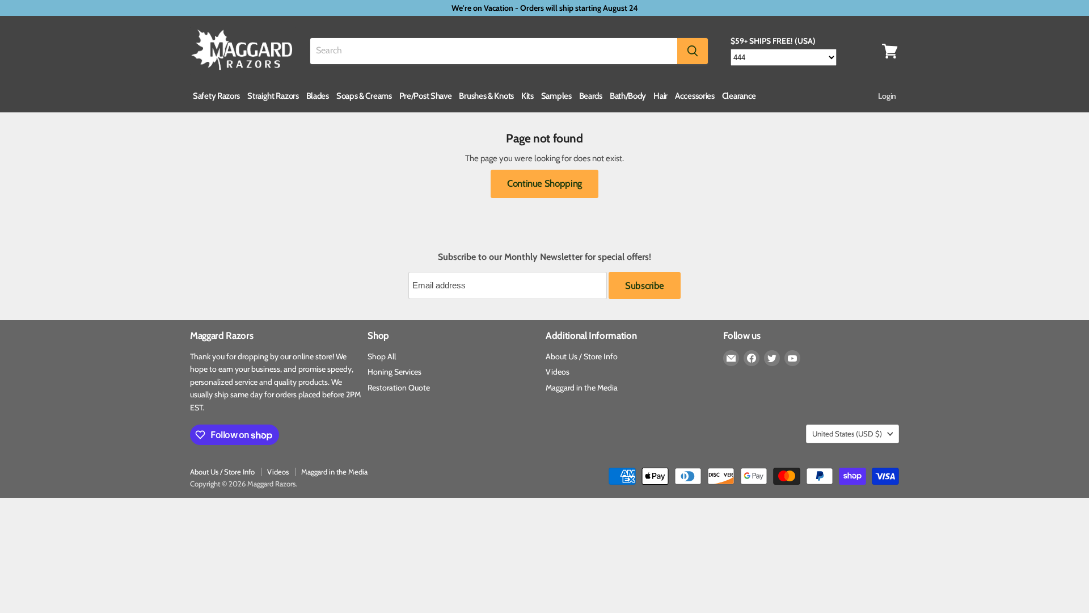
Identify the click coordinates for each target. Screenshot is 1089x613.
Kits (527, 96)
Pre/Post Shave (425, 96)
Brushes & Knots (486, 96)
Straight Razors (273, 96)
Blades (317, 96)
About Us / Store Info (582, 356)
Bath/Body (628, 96)
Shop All (382, 356)
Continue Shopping (544, 183)
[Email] (731, 358)
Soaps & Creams (364, 96)
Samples (556, 96)
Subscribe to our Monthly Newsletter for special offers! (544, 257)
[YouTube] (792, 358)
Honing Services (394, 372)
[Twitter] (772, 358)
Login (887, 96)
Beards (590, 96)
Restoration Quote (399, 388)
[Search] (692, 51)
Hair (660, 96)
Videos (557, 372)
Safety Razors (216, 96)
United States (847, 433)
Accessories (695, 96)
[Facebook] (751, 358)
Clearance (739, 96)
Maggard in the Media (582, 388)
